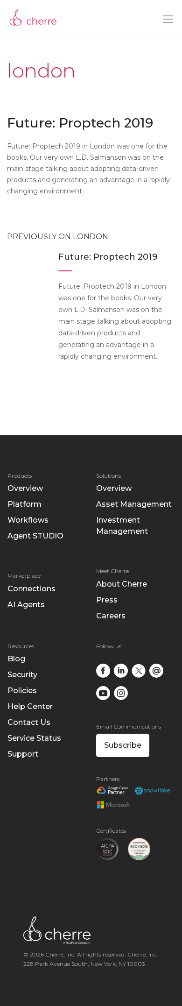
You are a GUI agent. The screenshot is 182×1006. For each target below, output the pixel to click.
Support (22, 754)
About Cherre (121, 584)
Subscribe (122, 745)
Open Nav (168, 19)
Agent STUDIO (35, 535)
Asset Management (134, 504)
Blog (16, 658)
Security (22, 674)
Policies (22, 690)
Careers (111, 615)
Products (19, 475)
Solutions (108, 475)
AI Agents (26, 604)
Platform (24, 504)
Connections (31, 588)
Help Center (30, 706)
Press (107, 599)
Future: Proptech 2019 (80, 123)
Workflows (28, 520)
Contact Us (28, 722)
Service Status (34, 738)
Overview (25, 488)
